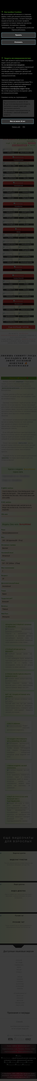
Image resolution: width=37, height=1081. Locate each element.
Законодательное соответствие (25, 27)
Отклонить (18, 42)
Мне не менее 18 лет (17, 121)
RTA (24, 127)
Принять (18, 35)
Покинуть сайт (16, 127)
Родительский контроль (18, 29)
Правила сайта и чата (8, 27)
